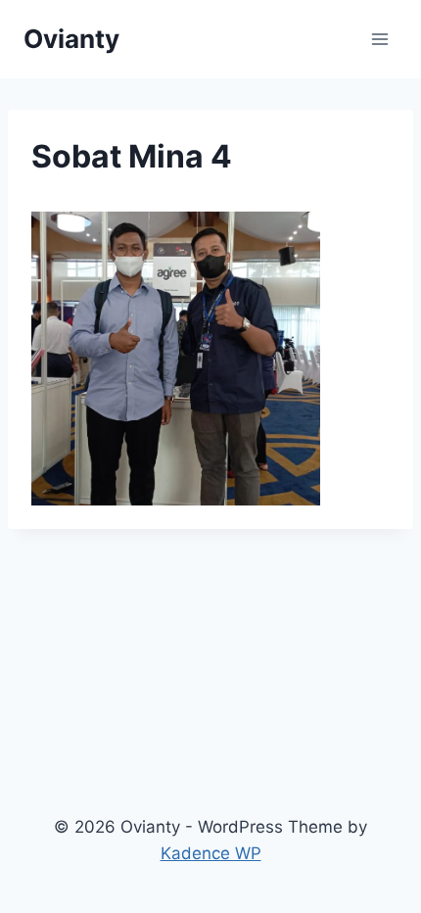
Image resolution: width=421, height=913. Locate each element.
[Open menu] (379, 39)
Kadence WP (211, 853)
